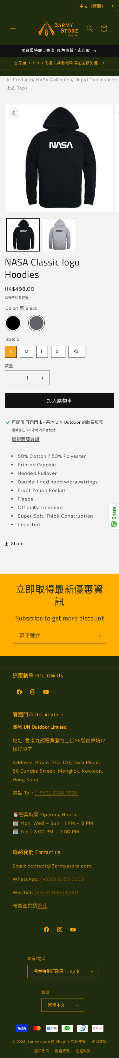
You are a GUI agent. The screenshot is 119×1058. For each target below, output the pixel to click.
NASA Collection (54, 80)
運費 (25, 298)
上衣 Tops (17, 88)
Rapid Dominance (95, 80)
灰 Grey (36, 323)
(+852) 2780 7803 (56, 793)
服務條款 (62, 1051)
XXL (77, 350)
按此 (42, 906)
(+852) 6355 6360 (62, 879)
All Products (19, 80)
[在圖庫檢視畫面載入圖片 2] (59, 235)
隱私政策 (41, 1051)
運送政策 (83, 1051)
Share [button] (17, 543)
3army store (39, 1041)
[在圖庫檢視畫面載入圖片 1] (23, 235)
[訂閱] (99, 636)
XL (58, 350)
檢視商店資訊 (26, 439)
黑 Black (13, 323)
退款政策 (99, 1041)
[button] (13, 28)
